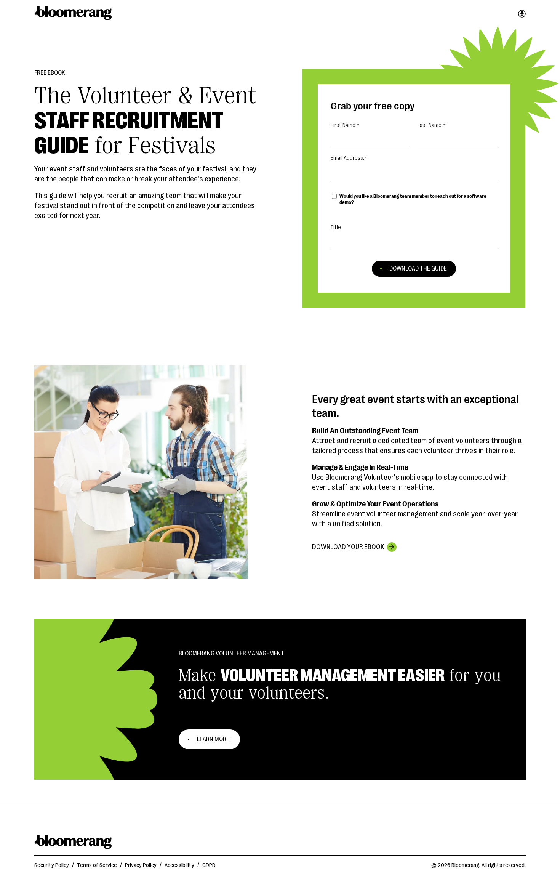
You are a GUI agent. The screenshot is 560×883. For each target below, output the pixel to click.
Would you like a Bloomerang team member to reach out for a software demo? (412, 199)
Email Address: (347, 158)
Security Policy (51, 865)
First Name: (344, 125)
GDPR (208, 865)
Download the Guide (418, 268)
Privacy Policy (141, 865)
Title (336, 227)
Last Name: (430, 125)
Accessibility (179, 865)
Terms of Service (97, 865)
